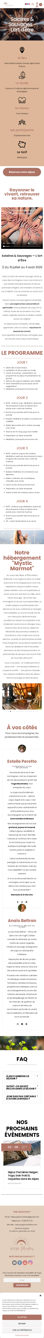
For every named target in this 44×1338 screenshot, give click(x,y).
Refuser (22, 1323)
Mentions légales (22, 1228)
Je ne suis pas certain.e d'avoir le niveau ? (21, 1097)
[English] (26, 4)
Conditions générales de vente (22, 1231)
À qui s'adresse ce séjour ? (17, 1077)
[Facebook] (22, 1024)
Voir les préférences (22, 1330)
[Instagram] (22, 902)
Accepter (22, 1317)
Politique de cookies (22, 1335)
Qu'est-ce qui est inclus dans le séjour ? (21, 1087)
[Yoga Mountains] (9, 4)
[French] (29, 4)
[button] (40, 1295)
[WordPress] (26, 902)
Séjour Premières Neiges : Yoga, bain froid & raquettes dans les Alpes (23, 1175)
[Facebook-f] (18, 902)
